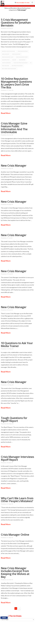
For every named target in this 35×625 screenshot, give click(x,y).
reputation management (17, 65)
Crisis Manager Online (15, 534)
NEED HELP (4, 618)
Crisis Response (22, 59)
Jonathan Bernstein (6, 62)
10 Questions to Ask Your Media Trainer (17, 344)
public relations (5, 65)
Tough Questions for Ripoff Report (14, 419)
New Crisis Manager (13, 165)
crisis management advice (8, 57)
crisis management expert (22, 57)
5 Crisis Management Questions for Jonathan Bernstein (16, 22)
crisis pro (14, 59)
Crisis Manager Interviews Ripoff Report (17, 458)
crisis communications (23, 51)
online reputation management (20, 62)
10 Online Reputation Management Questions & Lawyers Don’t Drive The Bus (16, 83)
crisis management (16, 54)
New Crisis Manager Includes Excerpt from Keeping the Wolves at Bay (15, 572)
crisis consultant (5, 54)
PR (30, 62)
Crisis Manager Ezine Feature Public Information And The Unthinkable (14, 128)
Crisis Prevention (6, 59)
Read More (5, 113)
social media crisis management (9, 68)
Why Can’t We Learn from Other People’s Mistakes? (17, 499)
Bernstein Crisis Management (8, 51)
